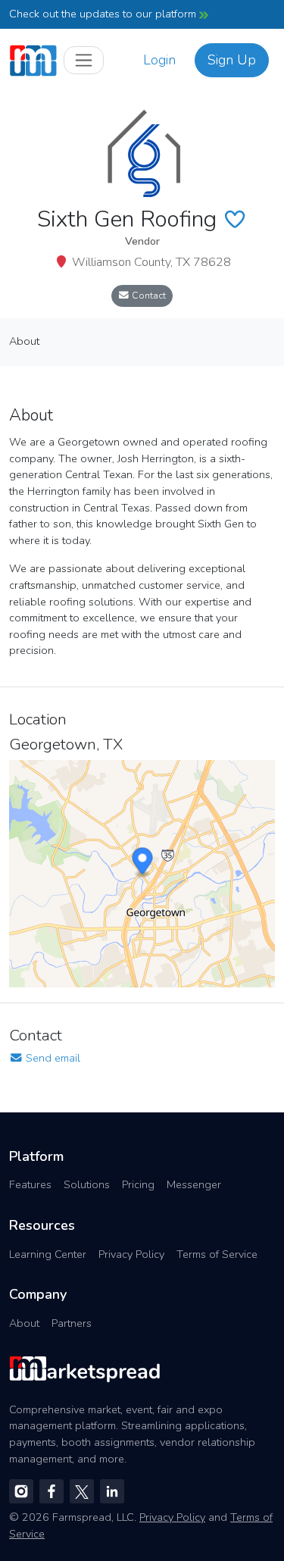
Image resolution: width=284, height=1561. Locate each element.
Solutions (87, 1184)
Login (159, 60)
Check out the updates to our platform (104, 13)
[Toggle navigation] (84, 60)
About (24, 1323)
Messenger (194, 1184)
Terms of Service (216, 1254)
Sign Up (232, 60)
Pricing (138, 1184)
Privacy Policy (131, 1254)
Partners (71, 1323)
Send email (51, 1057)
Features (30, 1184)
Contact (148, 295)
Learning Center (47, 1254)
